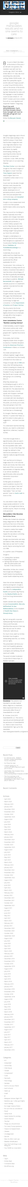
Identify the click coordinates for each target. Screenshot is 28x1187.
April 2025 (7, 799)
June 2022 (7, 885)
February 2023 (8, 865)
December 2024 (9, 809)
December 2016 (9, 1050)
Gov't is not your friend (11, 1086)
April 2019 (7, 979)
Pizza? (6, 1111)
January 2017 (8, 1047)
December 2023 (9, 839)
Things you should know (12, 1124)
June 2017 (7, 1035)
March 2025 (8, 801)
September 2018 (9, 997)
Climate (6, 1070)
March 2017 (8, 1042)
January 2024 (8, 837)
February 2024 (8, 834)
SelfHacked (7, 606)
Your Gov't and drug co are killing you (12, 1144)
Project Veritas (18, 305)
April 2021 (7, 918)
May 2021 (7, 915)
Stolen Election (9, 1119)
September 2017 (9, 1027)
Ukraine (6, 1131)
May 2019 (7, 976)
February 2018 (8, 1014)
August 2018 (8, 999)
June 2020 (7, 943)
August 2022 (8, 880)
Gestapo (7, 1083)
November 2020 (9, 931)
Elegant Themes (14, 1180)
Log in (6, 1158)
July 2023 (7, 852)
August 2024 (8, 819)
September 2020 (9, 936)
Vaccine (6, 1136)
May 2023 (7, 857)
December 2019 (9, 959)
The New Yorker (8, 166)
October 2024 (8, 814)
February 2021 (8, 923)
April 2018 (7, 1009)
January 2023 (8, 867)
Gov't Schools (8, 1088)
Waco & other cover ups (12, 1139)
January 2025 (8, 807)
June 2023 (7, 855)
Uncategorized (14, 50)
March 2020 (8, 951)
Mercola (22, 604)
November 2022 (9, 872)
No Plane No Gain (10, 763)
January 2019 (8, 986)
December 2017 (9, 1019)
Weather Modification (11, 1141)
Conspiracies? (8, 1073)
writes (14, 243)
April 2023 (7, 860)
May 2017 (7, 1037)
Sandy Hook (8, 1114)
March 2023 (8, 862)
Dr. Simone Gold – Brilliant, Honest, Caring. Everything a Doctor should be (13, 759)
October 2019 (8, 964)
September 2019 (9, 966)
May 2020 (7, 946)
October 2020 (8, 933)
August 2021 (8, 908)
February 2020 (8, 953)
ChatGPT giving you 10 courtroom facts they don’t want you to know (14, 767)
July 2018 (7, 1002)
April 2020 (7, 948)
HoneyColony (7, 613)
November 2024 (9, 812)
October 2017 (8, 1024)
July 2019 (7, 971)
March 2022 (8, 890)
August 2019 (8, 969)
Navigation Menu (14, 12)
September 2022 (9, 877)
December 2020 (9, 928)
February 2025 (8, 804)
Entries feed (8, 1161)
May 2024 (7, 827)
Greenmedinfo (13, 604)
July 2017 (7, 1032)
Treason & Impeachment (12, 1129)
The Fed (6, 1121)
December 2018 (9, 989)
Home (7, 50)
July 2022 (7, 883)
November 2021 (9, 900)
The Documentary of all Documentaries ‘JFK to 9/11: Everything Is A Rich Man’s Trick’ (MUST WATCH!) (14, 778)
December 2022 (9, 870)
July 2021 (7, 910)
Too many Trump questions (13, 1126)
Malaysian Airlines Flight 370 (13, 1098)
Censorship (8, 1065)
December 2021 (9, 898)
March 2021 (8, 921)
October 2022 (8, 875)
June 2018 (7, 1004)
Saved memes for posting (12, 1116)
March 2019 (8, 981)
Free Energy (8, 1081)
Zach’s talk (18, 493)
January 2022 (8, 895)
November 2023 (9, 842)
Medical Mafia (12, 594)
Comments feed (9, 1164)
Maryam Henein (15, 118)
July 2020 (7, 941)
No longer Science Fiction (12, 1106)
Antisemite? (8, 1063)
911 (5, 1060)
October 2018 (8, 994)
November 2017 (9, 1022)
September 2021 (9, 905)
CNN (20, 363)
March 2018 (8, 1012)
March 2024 (8, 832)
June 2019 (7, 974)
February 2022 (8, 893)
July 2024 (7, 822)
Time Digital (7, 173)
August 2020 (8, 938)
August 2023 (8, 850)
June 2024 (7, 824)
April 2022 (7, 888)
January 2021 (8, 926)
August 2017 (8, 1029)
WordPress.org (9, 1166)
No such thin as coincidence (13, 1108)
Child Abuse (8, 1068)
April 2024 (7, 829)
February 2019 (8, 984)
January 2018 (8, 1017)
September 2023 (9, 847)
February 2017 (8, 1045)
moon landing (8, 1103)
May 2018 (7, 1007)
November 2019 (9, 961)
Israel (6, 1093)
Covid (6, 1076)
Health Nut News (11, 611)
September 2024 (9, 817)
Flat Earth (7, 1078)
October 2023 (8, 845)
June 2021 (7, 913)
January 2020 (8, 956)
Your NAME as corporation (12, 1148)
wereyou (10, 38)
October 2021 (8, 903)
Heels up (7, 1091)
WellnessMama (8, 609)
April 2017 (7, 1040)
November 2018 (9, 991)
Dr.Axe (14, 606)
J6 (4, 1096)
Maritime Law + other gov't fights (14, 1101)
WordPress (14, 1182)
